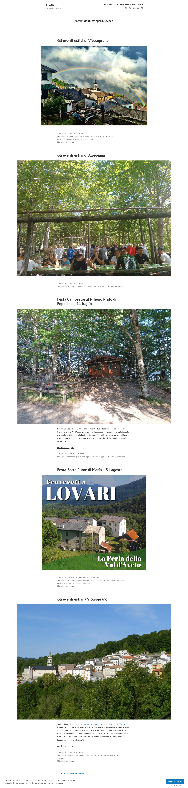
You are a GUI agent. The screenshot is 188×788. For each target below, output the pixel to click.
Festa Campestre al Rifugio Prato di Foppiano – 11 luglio (86, 301)
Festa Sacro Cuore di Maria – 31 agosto (89, 469)
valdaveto (102, 286)
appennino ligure (73, 136)
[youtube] (138, 8)
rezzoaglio (95, 286)
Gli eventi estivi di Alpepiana (81, 155)
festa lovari (91, 577)
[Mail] (141, 8)
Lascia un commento (66, 142)
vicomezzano (79, 139)
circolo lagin (71, 286)
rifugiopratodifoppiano (65, 139)
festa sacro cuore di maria (116, 580)
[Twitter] (134, 8)
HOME (140, 5)
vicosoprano (89, 139)
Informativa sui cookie (55, 783)
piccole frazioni (107, 136)
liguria (93, 755)
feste (84, 286)
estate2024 (76, 755)
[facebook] (126, 8)
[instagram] (130, 8)
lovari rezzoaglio (95, 136)
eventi (82, 133)
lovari (61, 133)
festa (82, 136)
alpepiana (62, 136)
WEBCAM (108, 5)
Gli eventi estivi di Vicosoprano (83, 40)
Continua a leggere (65, 447)
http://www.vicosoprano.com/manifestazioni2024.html (103, 724)
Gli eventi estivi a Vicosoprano (82, 599)
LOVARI (50, 5)
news (97, 577)
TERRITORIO (118, 5)
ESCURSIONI (130, 5)
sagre (111, 755)
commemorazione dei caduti (87, 580)
